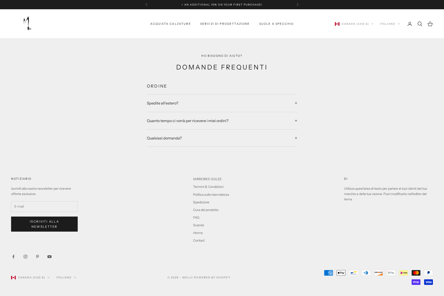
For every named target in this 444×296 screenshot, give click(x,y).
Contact (199, 240)
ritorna (198, 233)
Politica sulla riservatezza (211, 194)
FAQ (196, 217)
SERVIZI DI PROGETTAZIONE (225, 23)
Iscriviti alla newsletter (44, 224)
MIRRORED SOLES (207, 179)
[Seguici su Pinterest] (37, 256)
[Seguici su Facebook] (13, 256)
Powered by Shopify (212, 277)
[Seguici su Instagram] (25, 256)
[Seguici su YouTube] (49, 256)
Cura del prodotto (206, 210)
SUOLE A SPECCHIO (276, 23)
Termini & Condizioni (208, 187)
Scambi (198, 225)
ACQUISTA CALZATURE (170, 23)
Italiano (387, 23)
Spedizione (201, 202)
